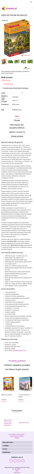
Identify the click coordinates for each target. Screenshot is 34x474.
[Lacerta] (27, 67)
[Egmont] (25, 422)
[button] (17, 442)
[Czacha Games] (9, 422)
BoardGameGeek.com (19, 350)
